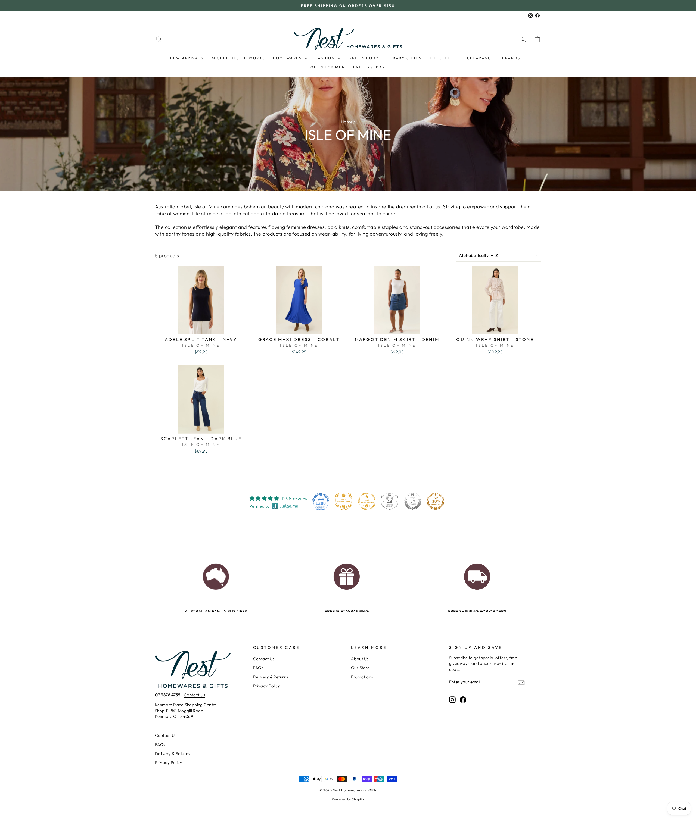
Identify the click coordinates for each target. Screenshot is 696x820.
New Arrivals (187, 58)
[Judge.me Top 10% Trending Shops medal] (435, 501)
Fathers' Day (369, 67)
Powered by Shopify (348, 799)
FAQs (258, 667)
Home (347, 121)
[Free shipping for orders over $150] (477, 575)
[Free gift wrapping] (346, 575)
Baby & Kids (407, 58)
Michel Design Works (238, 58)
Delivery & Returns (270, 677)
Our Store (360, 667)
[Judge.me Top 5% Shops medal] (412, 501)
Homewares (288, 58)
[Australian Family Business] (216, 575)
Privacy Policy (266, 685)
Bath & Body (365, 58)
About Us (360, 658)
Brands (512, 58)
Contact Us (194, 694)
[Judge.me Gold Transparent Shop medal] (366, 501)
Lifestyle (442, 58)
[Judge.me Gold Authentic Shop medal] (343, 501)
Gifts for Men (327, 67)
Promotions (362, 677)
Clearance (480, 58)
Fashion (325, 58)
